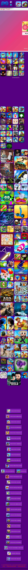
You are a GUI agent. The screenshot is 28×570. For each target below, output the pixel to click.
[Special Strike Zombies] (21, 123)
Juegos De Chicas (15, 421)
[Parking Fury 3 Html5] (15, 142)
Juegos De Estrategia (16, 432)
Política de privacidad (11, 566)
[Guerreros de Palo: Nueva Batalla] (3, 117)
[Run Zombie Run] (9, 69)
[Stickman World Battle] (9, 111)
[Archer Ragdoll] (9, 117)
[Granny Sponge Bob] (15, 69)
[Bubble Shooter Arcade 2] (15, 117)
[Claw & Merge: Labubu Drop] (15, 57)
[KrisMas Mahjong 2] (15, 123)
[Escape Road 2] (21, 111)
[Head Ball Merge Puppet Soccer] (21, 63)
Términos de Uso (21, 566)
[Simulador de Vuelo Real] (18, 6)
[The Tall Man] (3, 111)
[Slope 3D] (9, 148)
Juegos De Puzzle (15, 411)
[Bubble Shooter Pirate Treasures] (21, 69)
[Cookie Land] (3, 135)
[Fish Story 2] (3, 148)
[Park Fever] (21, 75)
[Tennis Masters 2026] (21, 129)
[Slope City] (21, 117)
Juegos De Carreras (15, 443)
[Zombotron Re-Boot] (3, 123)
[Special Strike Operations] (3, 142)
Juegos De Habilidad (15, 416)
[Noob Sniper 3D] (15, 135)
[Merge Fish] (3, 57)
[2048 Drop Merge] (9, 57)
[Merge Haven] (21, 57)
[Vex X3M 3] (15, 111)
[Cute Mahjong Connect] (9, 75)
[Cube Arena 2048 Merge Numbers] (3, 63)
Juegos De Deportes (15, 427)
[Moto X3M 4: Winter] (3, 129)
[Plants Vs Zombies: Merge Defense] (9, 63)
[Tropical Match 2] (9, 135)
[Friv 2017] (11, 2)
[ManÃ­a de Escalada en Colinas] (24, 6)
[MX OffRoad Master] (21, 135)
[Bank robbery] (15, 129)
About (4, 566)
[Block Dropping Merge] (3, 69)
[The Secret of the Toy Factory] (3, 75)
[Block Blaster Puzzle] (9, 129)
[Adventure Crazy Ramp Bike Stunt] (21, 142)
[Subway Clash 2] (9, 123)
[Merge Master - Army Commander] (15, 63)
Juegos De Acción (16, 438)
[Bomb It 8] (9, 142)
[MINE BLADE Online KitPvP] (15, 75)
